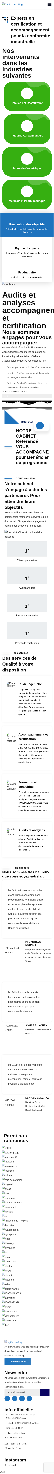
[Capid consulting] (12, 4)
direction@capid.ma (16, 1433)
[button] (27, 1329)
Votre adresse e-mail (14, 1386)
